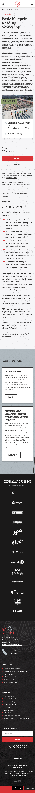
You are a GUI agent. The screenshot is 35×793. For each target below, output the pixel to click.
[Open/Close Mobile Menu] (32, 4)
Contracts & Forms (10, 704)
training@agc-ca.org (11, 178)
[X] (17, 746)
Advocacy (7, 707)
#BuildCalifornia (17, 767)
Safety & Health (9, 713)
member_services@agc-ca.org (12, 644)
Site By (16, 781)
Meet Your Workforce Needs (13, 680)
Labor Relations (9, 710)
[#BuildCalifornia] (17, 759)
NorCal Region (16, 651)
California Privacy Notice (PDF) (17, 775)
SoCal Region (15, 653)
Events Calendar (9, 696)
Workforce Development (12, 716)
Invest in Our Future (10, 682)
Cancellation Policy (9, 273)
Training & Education (12, 9)
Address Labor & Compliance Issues (16, 671)
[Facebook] (9, 746)
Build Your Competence (11, 677)
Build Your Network (10, 674)
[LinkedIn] (13, 746)
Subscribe (17, 740)
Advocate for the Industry (12, 668)
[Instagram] (21, 746)
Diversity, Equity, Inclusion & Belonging (16, 718)
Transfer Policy (7, 295)
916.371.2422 (6, 642)
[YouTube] (25, 746)
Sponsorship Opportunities (17, 485)
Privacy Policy (26, 773)
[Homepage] (17, 4)
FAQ (15, 322)
